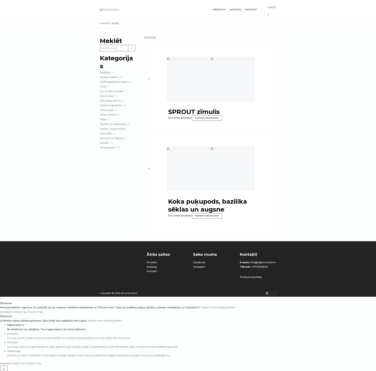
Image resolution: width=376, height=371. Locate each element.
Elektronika (107, 96)
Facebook (199, 262)
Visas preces (107, 147)
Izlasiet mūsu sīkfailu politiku (218, 307)
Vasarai (104, 143)
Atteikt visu (20, 312)
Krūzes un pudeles (111, 105)
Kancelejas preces (110, 100)
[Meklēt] (131, 48)
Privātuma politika (251, 277)
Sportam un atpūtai (111, 138)
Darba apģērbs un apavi (114, 81)
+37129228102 (259, 266)
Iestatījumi (6, 312)
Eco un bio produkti (111, 91)
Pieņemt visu (35, 312)
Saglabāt (5, 363)
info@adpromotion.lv (263, 262)
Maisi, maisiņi (108, 114)
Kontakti (251, 9)
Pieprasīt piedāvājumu (207, 118)
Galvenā (104, 23)
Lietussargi (106, 110)
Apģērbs (105, 72)
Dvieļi (103, 86)
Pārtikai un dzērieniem (113, 124)
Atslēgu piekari (109, 77)
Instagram (199, 266)
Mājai (103, 119)
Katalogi (235, 9)
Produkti (219, 9)
